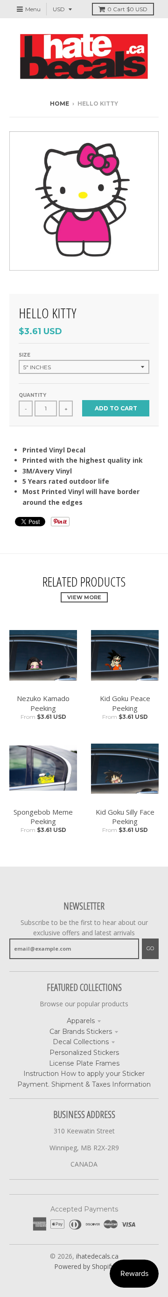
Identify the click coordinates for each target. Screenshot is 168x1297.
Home (59, 103)
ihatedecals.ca (97, 1256)
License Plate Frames (84, 1063)
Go (150, 948)
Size (24, 355)
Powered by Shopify (84, 1266)
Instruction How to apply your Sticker (84, 1073)
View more (84, 597)
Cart (127, 9)
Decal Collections (81, 1042)
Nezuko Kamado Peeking (43, 703)
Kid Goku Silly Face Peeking (125, 816)
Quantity (32, 395)
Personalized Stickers (84, 1052)
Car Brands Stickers (80, 1031)
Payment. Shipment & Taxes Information (84, 1084)
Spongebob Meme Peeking (43, 816)
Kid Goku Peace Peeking (125, 703)
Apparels (81, 1021)
